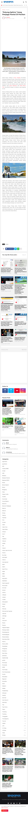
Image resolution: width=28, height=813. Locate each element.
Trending (14, 714)
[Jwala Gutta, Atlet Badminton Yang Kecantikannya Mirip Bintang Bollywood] (7, 778)
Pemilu (14, 641)
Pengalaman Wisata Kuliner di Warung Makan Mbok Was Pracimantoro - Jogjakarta (19, 410)
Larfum (14, 592)
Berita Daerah (14, 485)
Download (14, 499)
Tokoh (14, 709)
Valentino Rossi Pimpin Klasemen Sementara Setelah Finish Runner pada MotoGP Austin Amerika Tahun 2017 (7, 769)
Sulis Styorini (14, 700)
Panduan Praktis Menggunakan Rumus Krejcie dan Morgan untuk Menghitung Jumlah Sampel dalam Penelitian (20, 429)
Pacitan (14, 625)
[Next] (26, 5)
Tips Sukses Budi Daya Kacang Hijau (7, 426)
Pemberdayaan (14, 634)
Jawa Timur (14, 569)
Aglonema (14, 461)
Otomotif (14, 620)
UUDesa (14, 730)
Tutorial (14, 721)
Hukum (14, 548)
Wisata (7, 9)
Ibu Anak (14, 555)
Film (14, 520)
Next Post (24, 349)
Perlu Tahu (14, 653)
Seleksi (14, 688)
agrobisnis (14, 464)
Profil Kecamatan (14, 672)
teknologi (14, 702)
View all (24, 254)
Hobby (14, 543)
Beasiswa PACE (14, 480)
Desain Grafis (14, 494)
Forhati (14, 522)
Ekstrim (14, 508)
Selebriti (14, 686)
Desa (14, 492)
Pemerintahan (14, 637)
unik (14, 725)
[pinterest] (20, 803)
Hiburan (14, 541)
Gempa (14, 531)
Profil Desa (14, 669)
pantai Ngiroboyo (13, 85)
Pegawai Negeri (14, 627)
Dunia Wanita (14, 501)
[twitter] (11, 803)
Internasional (14, 562)
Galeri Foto (14, 527)
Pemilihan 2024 (14, 639)
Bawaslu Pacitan (14, 478)
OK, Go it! (5, 810)
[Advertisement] (14, 36)
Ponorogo (14, 662)
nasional (14, 613)
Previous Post (5, 349)
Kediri (14, 576)
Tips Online (14, 707)
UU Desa (14, 728)
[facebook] (8, 803)
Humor (14, 552)
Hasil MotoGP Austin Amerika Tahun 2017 (19, 767)
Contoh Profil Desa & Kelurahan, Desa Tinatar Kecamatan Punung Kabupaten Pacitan (7, 270)
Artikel (14, 470)
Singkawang (14, 690)
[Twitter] (15, 249)
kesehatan (14, 580)
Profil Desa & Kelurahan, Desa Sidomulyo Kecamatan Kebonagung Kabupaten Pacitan (12, 5)
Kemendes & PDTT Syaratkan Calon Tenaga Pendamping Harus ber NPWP (20, 323)
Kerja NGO (14, 578)
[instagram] (17, 803)
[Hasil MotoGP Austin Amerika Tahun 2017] (20, 761)
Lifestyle (14, 594)
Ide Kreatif (14, 557)
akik (14, 466)
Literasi (14, 597)
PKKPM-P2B (14, 658)
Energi (14, 513)
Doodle (14, 496)
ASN (14, 473)
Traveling (14, 711)
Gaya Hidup (14, 529)
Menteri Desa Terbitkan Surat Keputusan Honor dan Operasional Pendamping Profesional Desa (21, 271)
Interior (14, 559)
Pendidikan (14, 646)
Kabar (14, 571)
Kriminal (14, 587)
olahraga (14, 615)
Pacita (14, 622)
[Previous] (24, 5)
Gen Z (14, 534)
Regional (14, 679)
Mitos (14, 606)
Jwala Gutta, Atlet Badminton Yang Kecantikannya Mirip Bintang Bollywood (7, 785)
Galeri (14, 524)
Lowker (14, 599)
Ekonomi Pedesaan (14, 506)
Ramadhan (14, 676)
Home (3, 9)
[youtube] (17, 390)
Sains (14, 683)
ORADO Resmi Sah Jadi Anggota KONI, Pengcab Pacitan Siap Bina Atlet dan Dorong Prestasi (7, 751)
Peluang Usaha (14, 630)
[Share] (25, 18)
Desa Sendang (17, 77)
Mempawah (14, 601)
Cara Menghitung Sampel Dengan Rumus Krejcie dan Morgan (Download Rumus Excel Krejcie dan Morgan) (7, 287)
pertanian (14, 655)
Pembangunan (14, 632)
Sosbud (14, 695)
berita (14, 482)
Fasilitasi (14, 517)
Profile (14, 674)
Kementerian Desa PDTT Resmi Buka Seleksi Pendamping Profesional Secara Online (21, 307)
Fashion (14, 515)
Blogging (14, 489)
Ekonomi (14, 503)
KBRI (14, 573)
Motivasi (14, 608)
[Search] (26, 2)
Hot (14, 545)
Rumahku (14, 681)
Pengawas (14, 648)
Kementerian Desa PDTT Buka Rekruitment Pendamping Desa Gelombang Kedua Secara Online (7, 308)
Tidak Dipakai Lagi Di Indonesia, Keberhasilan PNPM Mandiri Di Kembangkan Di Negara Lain (7, 340)
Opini (14, 618)
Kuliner (14, 590)
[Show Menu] (2, 2)
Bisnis (14, 487)
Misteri (14, 604)
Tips (14, 704)
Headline (14, 538)
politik (14, 660)
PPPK (14, 667)
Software (14, 693)
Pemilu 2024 (14, 644)
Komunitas (14, 585)
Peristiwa (14, 651)
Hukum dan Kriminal (14, 550)
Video (14, 732)
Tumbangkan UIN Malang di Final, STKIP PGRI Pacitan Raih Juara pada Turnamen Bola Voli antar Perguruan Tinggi (20, 751)
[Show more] (21, 249)
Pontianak (14, 665)
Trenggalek (14, 716)
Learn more (4, 807)
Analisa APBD (14, 468)
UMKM (14, 723)
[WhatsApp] (18, 249)
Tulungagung (14, 718)
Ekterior (14, 510)
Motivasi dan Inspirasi (14, 611)
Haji (14, 536)
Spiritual (14, 697)
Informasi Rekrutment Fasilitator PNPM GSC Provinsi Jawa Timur (20, 338)
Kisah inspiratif (14, 583)
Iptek (14, 564)
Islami (14, 566)
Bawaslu (14, 475)
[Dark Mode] (23, 2)
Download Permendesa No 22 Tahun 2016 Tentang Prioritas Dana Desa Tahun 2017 (6, 323)
